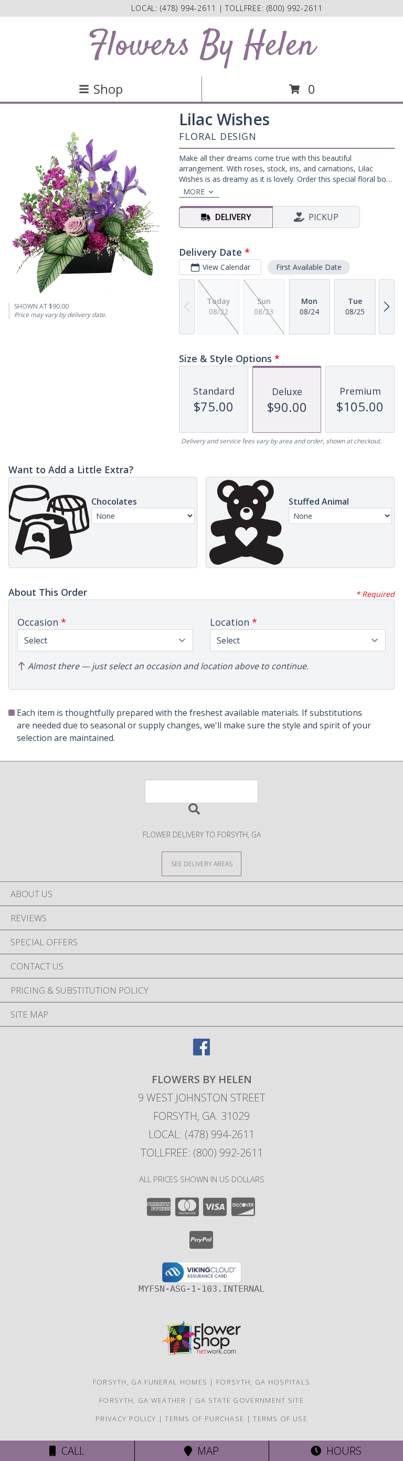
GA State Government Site (249, 1400)
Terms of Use (280, 1418)
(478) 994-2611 (189, 8)
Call (70, 1451)
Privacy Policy (126, 1418)
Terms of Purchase (204, 1418)
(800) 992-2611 (295, 8)
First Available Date (309, 267)
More (194, 192)
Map (205, 1451)
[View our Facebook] (201, 1052)
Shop (108, 88)
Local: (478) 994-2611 (201, 1134)
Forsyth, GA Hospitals (263, 1382)
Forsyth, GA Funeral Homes (150, 1382)
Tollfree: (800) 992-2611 (202, 1153)
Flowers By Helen (201, 46)
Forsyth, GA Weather (142, 1400)
